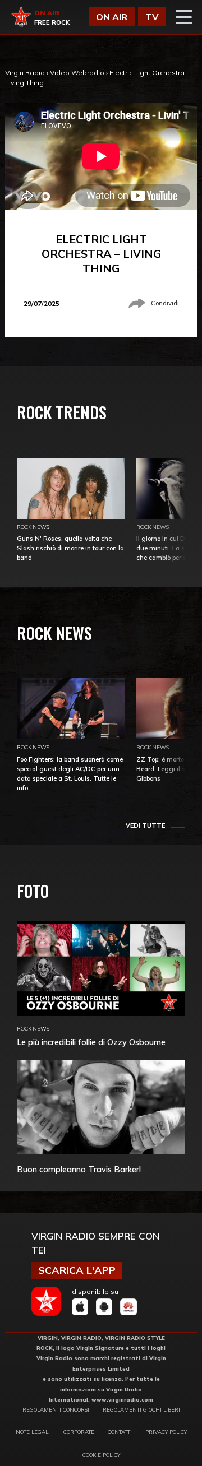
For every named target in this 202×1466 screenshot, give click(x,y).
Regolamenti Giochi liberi (141, 1409)
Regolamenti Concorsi (55, 1409)
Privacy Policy (166, 1431)
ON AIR (111, 16)
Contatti (120, 1431)
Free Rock (52, 22)
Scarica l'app (77, 1270)
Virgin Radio (25, 72)
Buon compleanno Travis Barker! (79, 1169)
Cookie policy (101, 1454)
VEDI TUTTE (145, 825)
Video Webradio (77, 72)
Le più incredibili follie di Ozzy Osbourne (91, 1042)
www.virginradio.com (122, 1399)
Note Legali (33, 1431)
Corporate (78, 1431)
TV (152, 16)
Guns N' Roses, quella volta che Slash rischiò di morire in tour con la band (70, 548)
